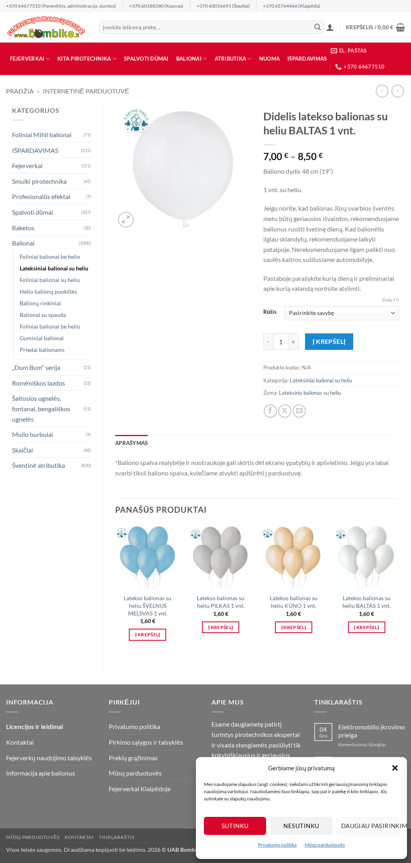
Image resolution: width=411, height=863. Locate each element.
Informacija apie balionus (40, 773)
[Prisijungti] (330, 27)
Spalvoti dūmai (146, 58)
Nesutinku (301, 825)
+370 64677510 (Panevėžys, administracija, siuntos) (61, 6)
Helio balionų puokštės (48, 291)
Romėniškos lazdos (38, 383)
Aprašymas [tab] (131, 443)
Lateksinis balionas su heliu (310, 393)
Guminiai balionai (42, 338)
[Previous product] (397, 91)
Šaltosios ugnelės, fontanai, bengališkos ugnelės (41, 408)
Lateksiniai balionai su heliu (54, 268)
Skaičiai (22, 450)
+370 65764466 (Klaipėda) (291, 6)
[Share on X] (284, 411)
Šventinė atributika (38, 465)
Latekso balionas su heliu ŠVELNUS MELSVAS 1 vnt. (147, 605)
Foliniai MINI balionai (41, 134)
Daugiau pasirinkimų (370, 825)
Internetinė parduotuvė (86, 91)
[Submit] (317, 27)
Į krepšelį (329, 341)
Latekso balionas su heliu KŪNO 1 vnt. (293, 602)
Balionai (188, 58)
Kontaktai (20, 742)
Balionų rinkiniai (40, 303)
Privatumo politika (277, 845)
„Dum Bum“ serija (36, 367)
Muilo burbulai (32, 434)
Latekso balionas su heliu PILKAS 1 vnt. (220, 602)
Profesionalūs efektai (41, 196)
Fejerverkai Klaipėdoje (140, 788)
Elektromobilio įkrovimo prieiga (371, 730)
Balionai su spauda (43, 314)
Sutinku (235, 825)
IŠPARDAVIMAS (307, 58)
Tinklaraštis (116, 837)
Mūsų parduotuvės (325, 845)
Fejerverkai (27, 58)
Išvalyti (390, 300)
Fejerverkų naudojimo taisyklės (49, 757)
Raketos (23, 227)
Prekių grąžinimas (133, 757)
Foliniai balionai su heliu (50, 279)
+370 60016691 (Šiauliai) (223, 6)
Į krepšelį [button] (147, 634)
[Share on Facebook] (270, 411)
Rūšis (270, 312)
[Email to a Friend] (299, 411)
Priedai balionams (42, 349)
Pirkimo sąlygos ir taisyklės (146, 742)
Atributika (230, 58)
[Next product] (382, 91)
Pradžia (20, 91)
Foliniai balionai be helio (50, 256)
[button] (395, 768)
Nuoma (269, 58)
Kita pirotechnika (84, 58)
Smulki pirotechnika (39, 181)
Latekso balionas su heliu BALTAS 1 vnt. (366, 602)
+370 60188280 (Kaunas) (156, 6)
